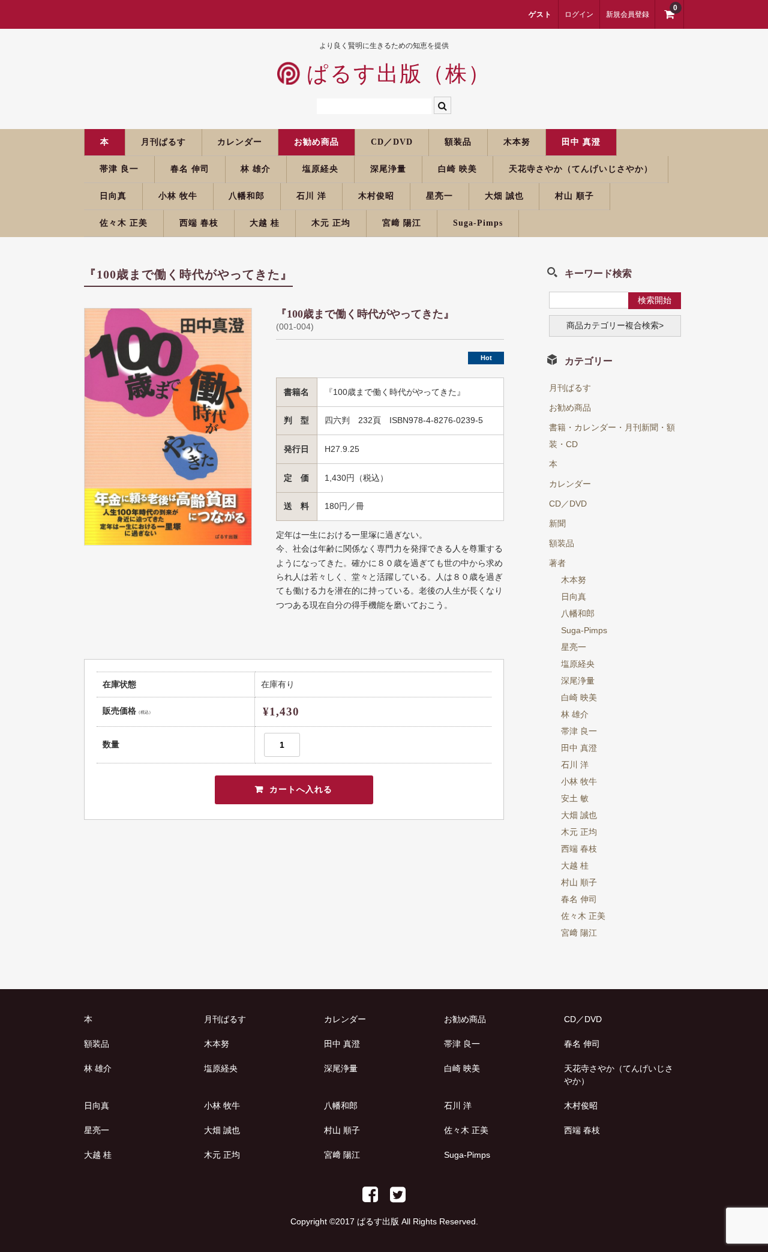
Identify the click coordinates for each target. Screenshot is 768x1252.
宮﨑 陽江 (401, 222)
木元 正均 (330, 222)
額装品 (458, 141)
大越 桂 (265, 222)
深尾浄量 (388, 168)
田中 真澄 (581, 141)
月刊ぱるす (163, 141)
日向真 (113, 195)
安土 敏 (575, 798)
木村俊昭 (376, 195)
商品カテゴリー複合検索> (615, 325)
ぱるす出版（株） (395, 74)
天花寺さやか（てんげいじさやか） (581, 168)
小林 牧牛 (177, 195)
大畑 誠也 (504, 195)
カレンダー (239, 141)
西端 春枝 (198, 222)
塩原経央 (320, 168)
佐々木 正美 (124, 222)
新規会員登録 (627, 14)
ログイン (579, 14)
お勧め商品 (316, 141)
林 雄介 (256, 168)
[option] (168, 426)
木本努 (516, 141)
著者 (557, 563)
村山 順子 (574, 195)
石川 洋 (311, 195)
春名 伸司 (189, 168)
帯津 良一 (119, 168)
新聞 (557, 523)
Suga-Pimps (478, 222)
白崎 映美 (457, 168)
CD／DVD (392, 141)
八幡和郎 (247, 195)
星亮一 (439, 195)
